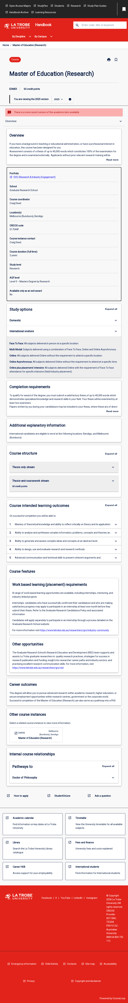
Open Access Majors (20, 5)
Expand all (111, 309)
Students (59, 5)
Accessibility (110, 964)
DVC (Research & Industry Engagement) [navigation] (35, 177)
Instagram (91, 898)
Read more (112, 160)
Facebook (47, 898)
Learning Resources (45, 12)
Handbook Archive (18, 12)
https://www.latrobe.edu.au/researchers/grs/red (38, 667)
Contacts (71, 964)
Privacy (31, 981)
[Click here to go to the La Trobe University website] (17, 26)
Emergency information (23, 964)
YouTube (65, 898)
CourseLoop (119, 998)
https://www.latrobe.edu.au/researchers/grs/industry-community (74, 630)
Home (6, 45)
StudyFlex (43, 5)
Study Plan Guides (97, 5)
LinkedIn (78, 898)
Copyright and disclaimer (88, 981)
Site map (90, 964)
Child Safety (51, 964)
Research (76, 5)
